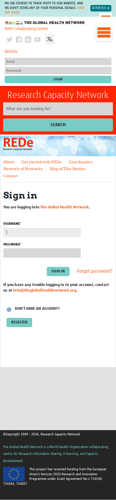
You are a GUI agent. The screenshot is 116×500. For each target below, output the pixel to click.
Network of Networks (23, 168)
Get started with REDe (41, 162)
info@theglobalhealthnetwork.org (44, 290)
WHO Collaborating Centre (26, 29)
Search (58, 124)
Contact (10, 175)
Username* (12, 223)
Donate (11, 51)
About (8, 162)
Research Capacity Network (58, 95)
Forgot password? (95, 271)
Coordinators (81, 162)
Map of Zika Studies (68, 168)
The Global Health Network (45, 22)
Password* (12, 244)
